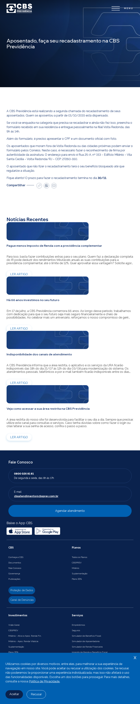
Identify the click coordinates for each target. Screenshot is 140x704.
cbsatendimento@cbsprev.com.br (36, 496)
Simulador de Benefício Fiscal (86, 636)
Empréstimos (78, 625)
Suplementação (79, 573)
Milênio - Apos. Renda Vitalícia (23, 641)
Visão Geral (14, 625)
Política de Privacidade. (44, 681)
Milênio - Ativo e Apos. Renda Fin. (25, 636)
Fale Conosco (14, 568)
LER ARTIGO (19, 274)
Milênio (75, 568)
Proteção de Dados (21, 590)
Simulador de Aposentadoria (86, 641)
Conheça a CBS (15, 557)
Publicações (14, 579)
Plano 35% (77, 579)
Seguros (76, 630)
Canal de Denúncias (22, 599)
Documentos (14, 562)
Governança (14, 573)
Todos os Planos (79, 557)
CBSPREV (76, 562)
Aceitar (14, 694)
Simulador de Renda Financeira (87, 646)
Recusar (36, 694)
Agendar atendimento (70, 511)
